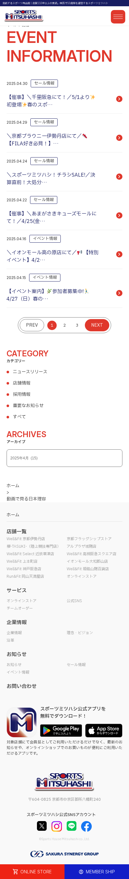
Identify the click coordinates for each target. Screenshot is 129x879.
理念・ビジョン (80, 633)
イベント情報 (18, 672)
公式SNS (74, 601)
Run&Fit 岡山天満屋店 (25, 576)
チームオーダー (20, 608)
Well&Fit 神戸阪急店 (24, 569)
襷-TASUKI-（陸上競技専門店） (34, 546)
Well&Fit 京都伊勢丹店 (26, 539)
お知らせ (14, 665)
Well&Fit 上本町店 (22, 561)
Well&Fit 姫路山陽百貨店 (88, 569)
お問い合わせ (22, 686)
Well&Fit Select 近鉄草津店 (30, 554)
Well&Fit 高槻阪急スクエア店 (91, 554)
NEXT (97, 325)
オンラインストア (82, 576)
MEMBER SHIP (100, 871)
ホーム (13, 515)
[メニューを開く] (118, 16)
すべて (19, 417)
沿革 (10, 640)
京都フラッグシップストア (89, 539)
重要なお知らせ (28, 405)
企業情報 (14, 633)
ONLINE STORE (36, 871)
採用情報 (21, 394)
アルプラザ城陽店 (81, 546)
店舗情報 (21, 383)
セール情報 (76, 665)
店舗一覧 (17, 531)
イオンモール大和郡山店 (87, 561)
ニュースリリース (30, 372)
